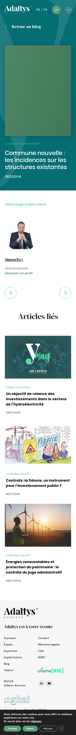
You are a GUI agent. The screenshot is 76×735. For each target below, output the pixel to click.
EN (45, 9)
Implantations (13, 657)
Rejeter (30, 728)
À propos (10, 638)
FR (38, 9)
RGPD (41, 657)
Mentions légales (49, 644)
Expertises (10, 651)
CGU (41, 651)
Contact (43, 638)
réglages (36, 721)
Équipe (8, 644)
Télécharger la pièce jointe (26, 204)
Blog (6, 663)
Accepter (12, 728)
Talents (8, 670)
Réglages (48, 728)
